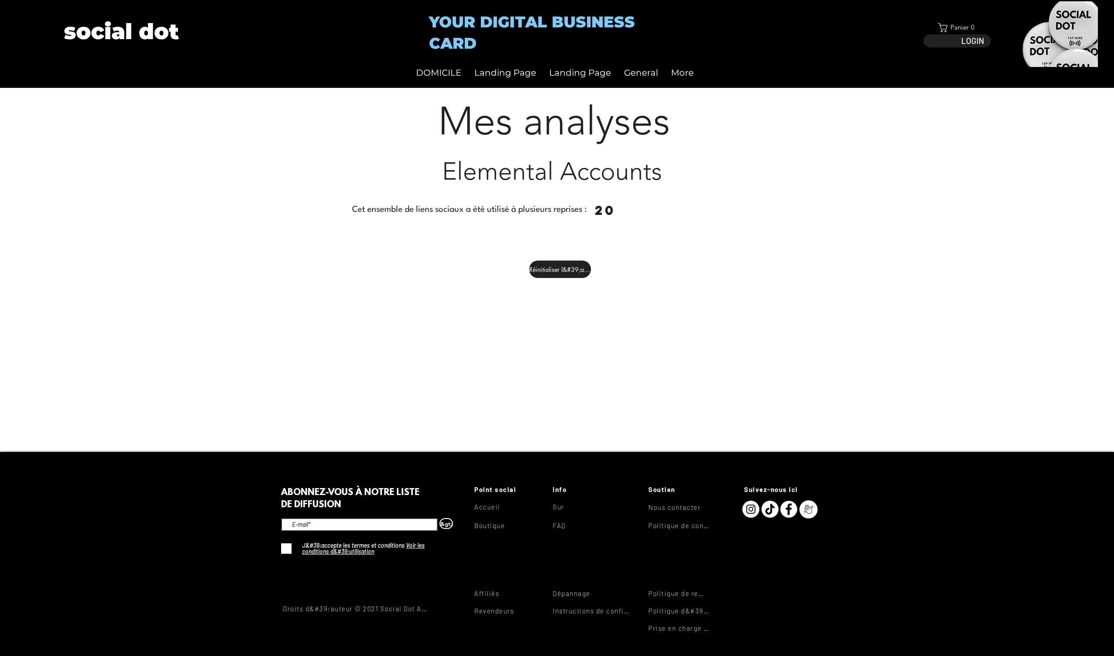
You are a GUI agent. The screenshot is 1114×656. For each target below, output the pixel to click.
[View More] (120, 31)
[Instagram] (750, 509)
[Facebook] (788, 509)
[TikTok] (770, 509)
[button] (957, 27)
